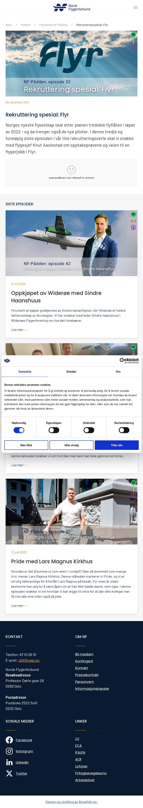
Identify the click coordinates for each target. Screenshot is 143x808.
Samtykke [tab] (24, 371)
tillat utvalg (71, 445)
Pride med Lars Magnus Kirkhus (52, 561)
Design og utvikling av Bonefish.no (71, 802)
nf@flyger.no (29, 660)
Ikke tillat (26, 445)
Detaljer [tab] (71, 371)
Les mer (19, 329)
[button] (135, 7)
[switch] (54, 430)
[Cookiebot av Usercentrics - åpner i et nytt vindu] (122, 361)
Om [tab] (118, 371)
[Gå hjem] (71, 7)
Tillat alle (117, 445)
